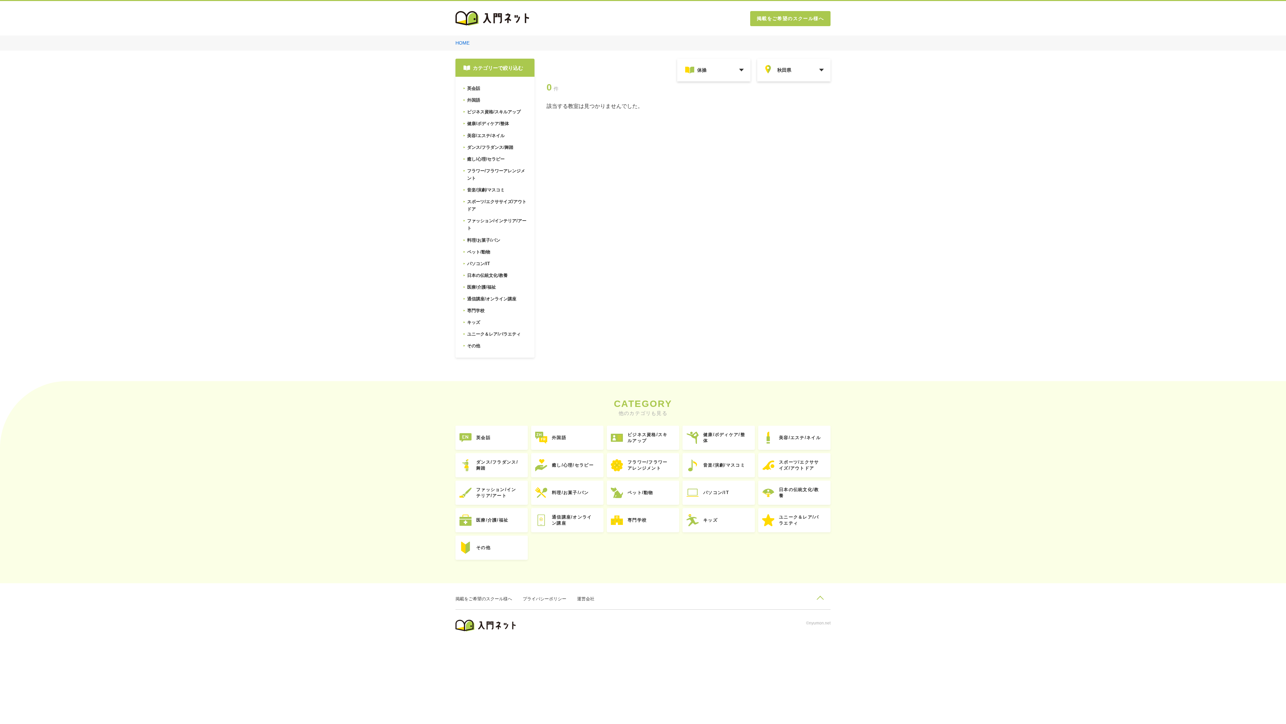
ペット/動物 (640, 492)
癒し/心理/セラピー (573, 465)
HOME (462, 43)
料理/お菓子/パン (570, 492)
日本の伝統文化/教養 (799, 492)
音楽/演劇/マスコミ (724, 465)
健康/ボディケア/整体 (724, 437)
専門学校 (637, 520)
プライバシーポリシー (544, 598)
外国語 (559, 437)
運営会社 (585, 598)
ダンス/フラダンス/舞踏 (497, 465)
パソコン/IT (716, 492)
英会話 (483, 437)
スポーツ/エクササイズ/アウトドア (799, 465)
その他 (483, 547)
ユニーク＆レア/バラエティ (799, 520)
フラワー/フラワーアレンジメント (648, 465)
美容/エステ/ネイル (800, 437)
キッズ (710, 520)
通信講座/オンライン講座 (572, 520)
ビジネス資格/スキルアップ (648, 437)
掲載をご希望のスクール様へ (790, 18)
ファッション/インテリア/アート (496, 492)
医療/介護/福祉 (492, 520)
